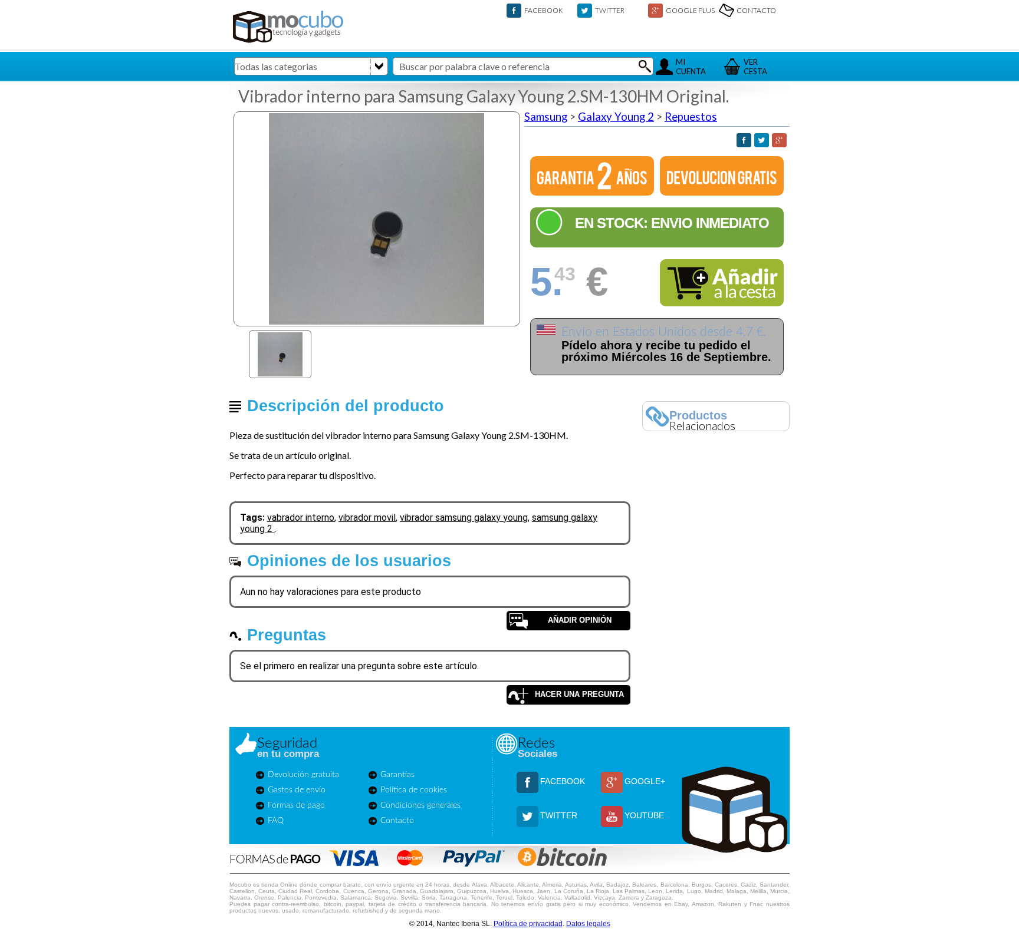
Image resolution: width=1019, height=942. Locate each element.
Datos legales (588, 924)
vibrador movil (367, 517)
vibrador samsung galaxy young (464, 517)
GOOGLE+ (644, 781)
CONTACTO (756, 10)
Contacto (397, 821)
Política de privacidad (528, 924)
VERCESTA (755, 66)
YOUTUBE (644, 815)
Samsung (545, 116)
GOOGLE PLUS (690, 10)
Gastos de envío (297, 790)
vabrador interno (300, 517)
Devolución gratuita (303, 775)
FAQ (276, 821)
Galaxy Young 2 (616, 116)
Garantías (397, 775)
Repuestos (691, 116)
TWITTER (609, 10)
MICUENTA (691, 66)
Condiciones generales (420, 805)
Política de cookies (413, 790)
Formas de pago (296, 805)
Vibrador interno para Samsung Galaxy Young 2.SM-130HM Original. (483, 96)
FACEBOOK (543, 10)
